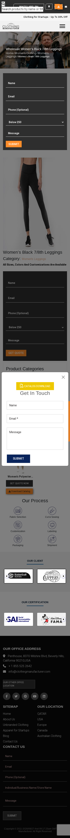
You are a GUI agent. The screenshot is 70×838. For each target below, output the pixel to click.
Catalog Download (37, 386)
